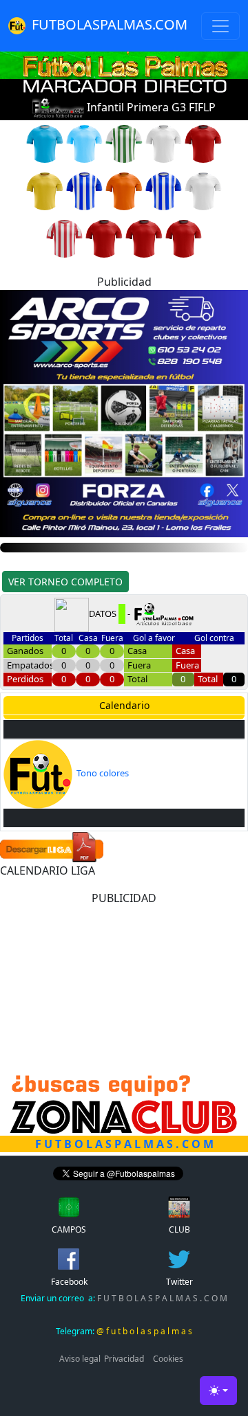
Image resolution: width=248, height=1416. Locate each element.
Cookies (168, 1358)
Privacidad (124, 1358)
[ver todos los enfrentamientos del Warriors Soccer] (184, 237)
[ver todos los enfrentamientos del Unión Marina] (64, 237)
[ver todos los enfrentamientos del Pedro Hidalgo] (124, 142)
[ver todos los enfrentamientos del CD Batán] (203, 190)
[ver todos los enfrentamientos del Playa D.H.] (124, 190)
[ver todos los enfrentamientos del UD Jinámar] (84, 190)
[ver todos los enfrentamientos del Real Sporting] (164, 190)
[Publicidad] (124, 412)
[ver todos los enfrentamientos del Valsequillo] (84, 142)
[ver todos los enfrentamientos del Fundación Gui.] (144, 237)
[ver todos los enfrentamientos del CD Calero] (44, 190)
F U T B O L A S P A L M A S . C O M (124, 1298)
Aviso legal (80, 1358)
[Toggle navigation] (220, 26)
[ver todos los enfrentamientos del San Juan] (203, 142)
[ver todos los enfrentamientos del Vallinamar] (104, 237)
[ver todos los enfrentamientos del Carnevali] (44, 142)
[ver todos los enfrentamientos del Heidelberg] (164, 142)
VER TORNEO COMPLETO (65, 581)
